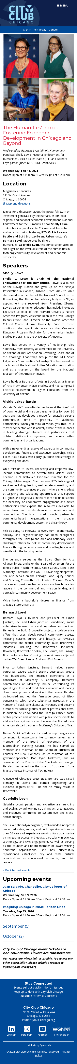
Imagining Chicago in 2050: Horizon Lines (34, 907)
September (16, 926)
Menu (63, 5)
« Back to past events (17, 870)
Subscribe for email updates (37, 996)
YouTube (43, 1034)
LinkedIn (11, 1034)
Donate (53, 29)
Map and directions (18, 203)
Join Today (40, 29)
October (13, 936)
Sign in (27, 29)
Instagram (26, 1034)
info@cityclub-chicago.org (38, 1020)
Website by (39, 1045)
